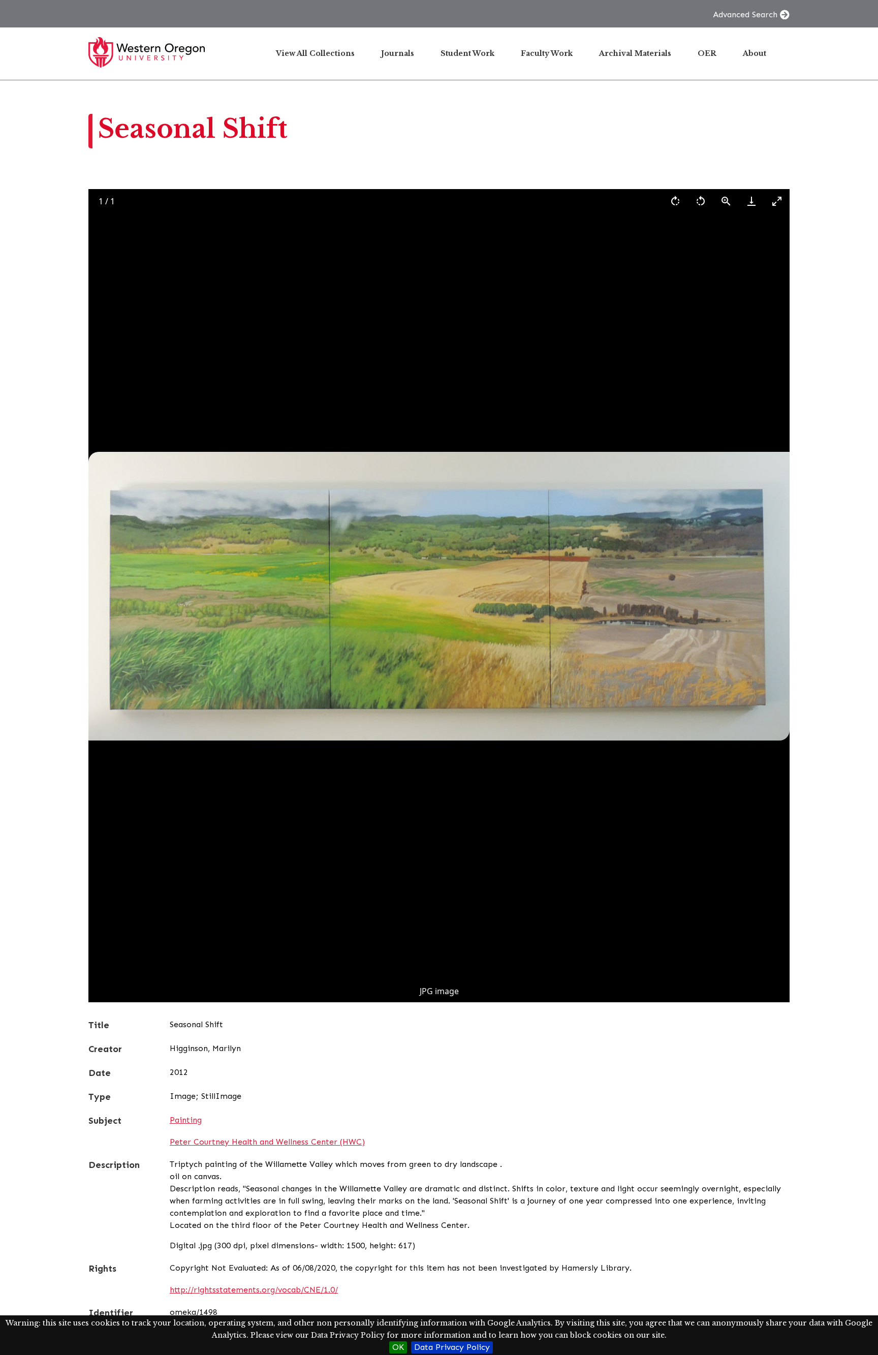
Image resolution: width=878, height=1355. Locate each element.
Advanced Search (745, 14)
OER (707, 53)
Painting (186, 1120)
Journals (397, 53)
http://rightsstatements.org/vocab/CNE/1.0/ (254, 1290)
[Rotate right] (675, 201)
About (754, 53)
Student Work (467, 53)
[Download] (751, 201)
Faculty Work (547, 53)
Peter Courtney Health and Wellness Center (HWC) (267, 1142)
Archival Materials (635, 53)
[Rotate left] (700, 201)
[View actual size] (726, 201)
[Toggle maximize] (777, 201)
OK (398, 1347)
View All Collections (315, 53)
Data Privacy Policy (452, 1347)
